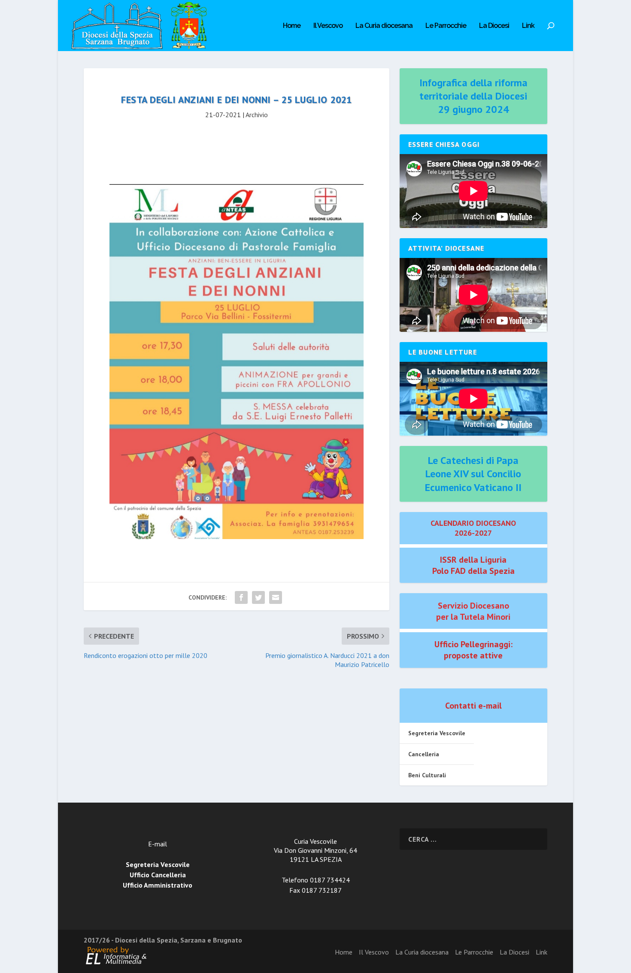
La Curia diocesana (384, 26)
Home (291, 26)
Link (528, 26)
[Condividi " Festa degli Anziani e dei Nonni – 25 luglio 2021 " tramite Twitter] (258, 597)
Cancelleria (423, 754)
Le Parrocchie (445, 26)
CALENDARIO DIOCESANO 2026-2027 (473, 528)
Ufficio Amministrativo (157, 885)
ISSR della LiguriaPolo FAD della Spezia (473, 565)
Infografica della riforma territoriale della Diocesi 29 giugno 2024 (473, 96)
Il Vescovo (328, 26)
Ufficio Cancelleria (158, 874)
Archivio (257, 114)
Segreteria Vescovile (436, 733)
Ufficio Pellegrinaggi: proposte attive (473, 650)
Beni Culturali (427, 775)
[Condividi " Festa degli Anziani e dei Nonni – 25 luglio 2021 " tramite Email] (275, 597)
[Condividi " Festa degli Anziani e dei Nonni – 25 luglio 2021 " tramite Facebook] (241, 597)
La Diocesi (494, 26)
